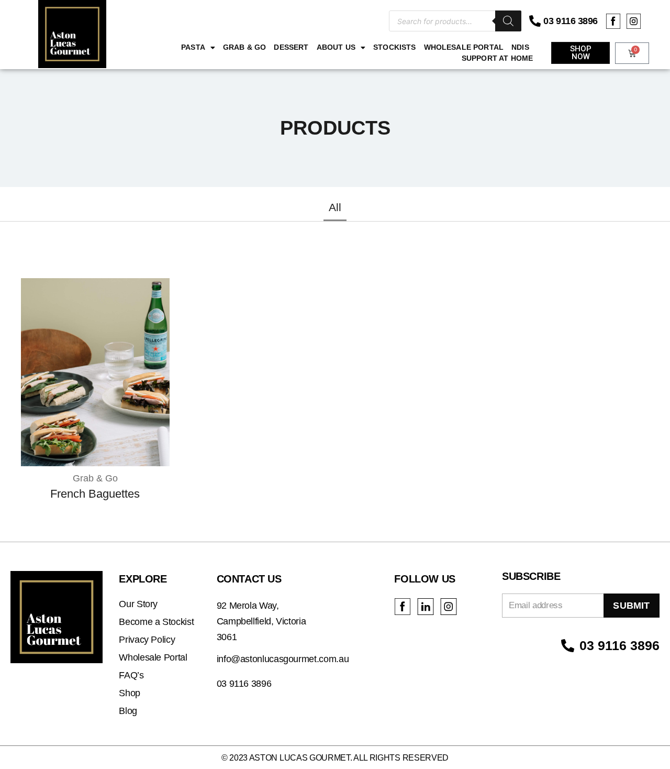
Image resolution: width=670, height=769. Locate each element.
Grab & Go (244, 47)
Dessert (291, 47)
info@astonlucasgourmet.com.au (283, 659)
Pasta (193, 47)
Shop (129, 693)
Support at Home (497, 58)
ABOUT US (336, 47)
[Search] (508, 20)
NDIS (520, 47)
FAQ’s (131, 675)
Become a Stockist (156, 622)
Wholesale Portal (464, 47)
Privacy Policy (147, 639)
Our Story (138, 604)
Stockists (394, 47)
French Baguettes (95, 493)
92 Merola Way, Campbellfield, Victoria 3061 (261, 621)
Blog (128, 711)
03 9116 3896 (570, 21)
